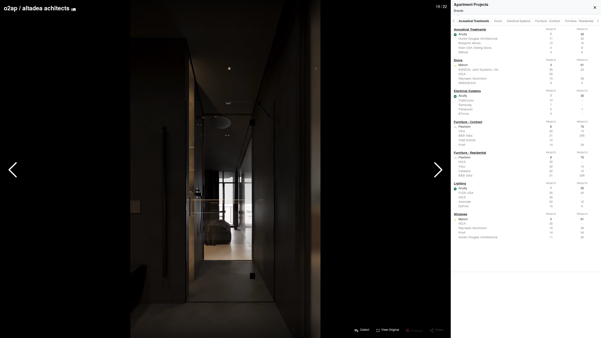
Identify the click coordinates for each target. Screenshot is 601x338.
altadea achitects (45, 8)
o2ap (10, 8)
